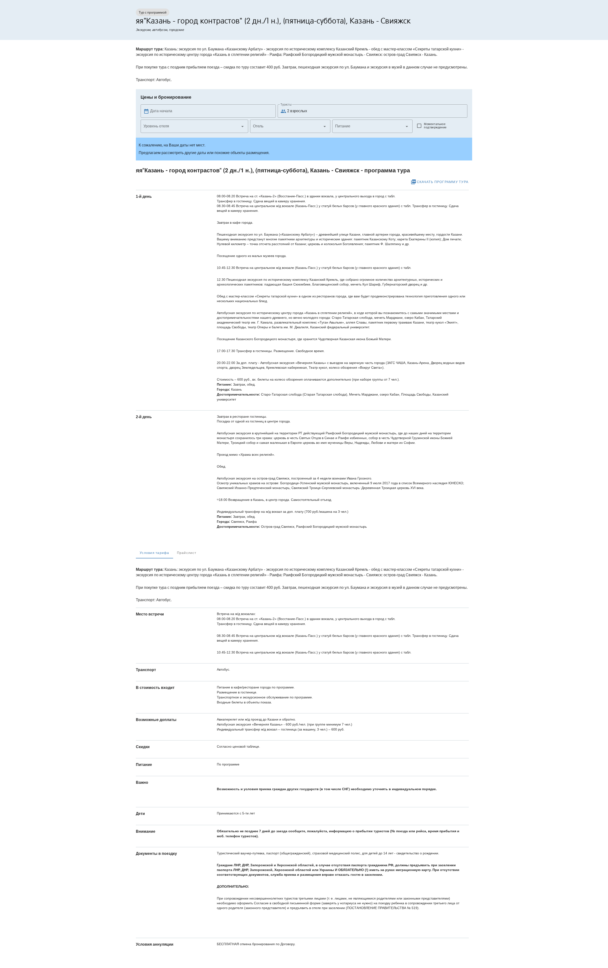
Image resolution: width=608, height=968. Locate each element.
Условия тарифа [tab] (154, 553)
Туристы (286, 104)
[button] (194, 126)
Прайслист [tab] (186, 553)
